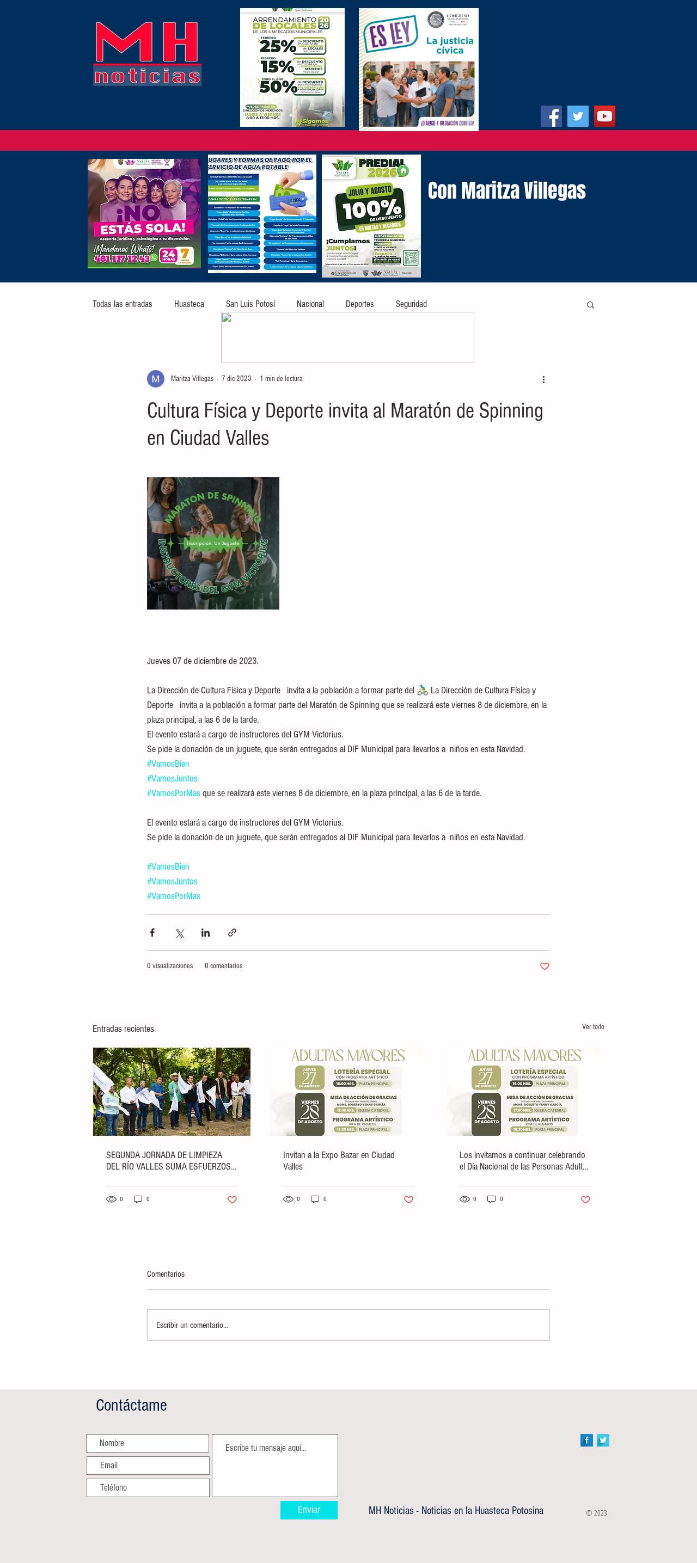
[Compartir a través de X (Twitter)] (179, 932)
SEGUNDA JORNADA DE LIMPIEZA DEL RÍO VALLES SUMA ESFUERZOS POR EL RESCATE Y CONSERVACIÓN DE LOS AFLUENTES (168, 1160)
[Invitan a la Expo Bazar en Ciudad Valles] (348, 1092)
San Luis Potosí (250, 304)
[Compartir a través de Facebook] (152, 932)
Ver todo (593, 1027)
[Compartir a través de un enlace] (232, 932)
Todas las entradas (122, 304)
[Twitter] (578, 116)
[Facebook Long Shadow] (586, 1440)
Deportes (360, 304)
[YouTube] (604, 116)
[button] (590, 304)
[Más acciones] (543, 378)
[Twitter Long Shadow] (603, 1440)
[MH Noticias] (551, 116)
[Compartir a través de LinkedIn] (205, 932)
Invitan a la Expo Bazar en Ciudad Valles (339, 1160)
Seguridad (411, 304)
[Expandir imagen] (213, 543)
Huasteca (189, 304)
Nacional (310, 304)
